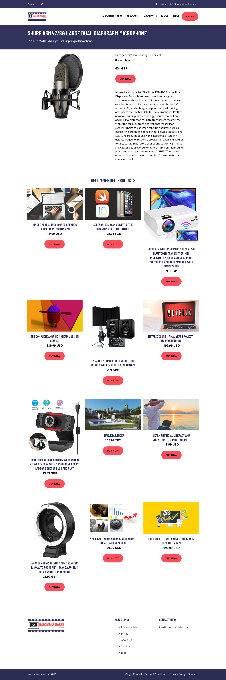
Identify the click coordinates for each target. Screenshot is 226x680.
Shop (176, 16)
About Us (150, 16)
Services (126, 646)
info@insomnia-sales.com (183, 4)
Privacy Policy (177, 674)
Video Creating (138, 55)
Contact (137, 674)
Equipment (155, 55)
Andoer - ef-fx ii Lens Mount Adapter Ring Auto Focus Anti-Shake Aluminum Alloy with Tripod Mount (54, 567)
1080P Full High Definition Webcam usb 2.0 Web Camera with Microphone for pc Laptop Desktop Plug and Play (54, 464)
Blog (164, 16)
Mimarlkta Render (113, 435)
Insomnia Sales (112, 16)
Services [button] (132, 16)
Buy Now (125, 78)
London (163, 4)
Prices (190, 16)
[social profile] (42, 4)
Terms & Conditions (156, 674)
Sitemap (192, 674)
